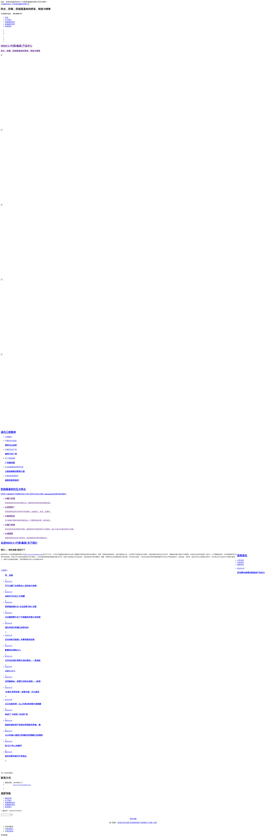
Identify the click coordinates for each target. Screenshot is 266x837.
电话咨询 (10, 831)
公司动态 (240, 560)
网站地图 (133, 819)
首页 (6, 17)
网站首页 (8, 798)
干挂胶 (149, 822)
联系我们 (8, 26)
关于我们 (8, 20)
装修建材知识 (10, 22)
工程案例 (8, 437)
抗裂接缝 (143, 822)
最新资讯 (240, 564)
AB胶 (155, 822)
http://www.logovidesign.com (33, 554)
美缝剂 (120, 822)
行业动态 (240, 562)
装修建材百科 (10, 24)
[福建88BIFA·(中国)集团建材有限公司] (15, 4)
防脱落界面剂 (135, 822)
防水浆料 (126, 822)
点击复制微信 (6, 815)
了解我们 (4, 570)
